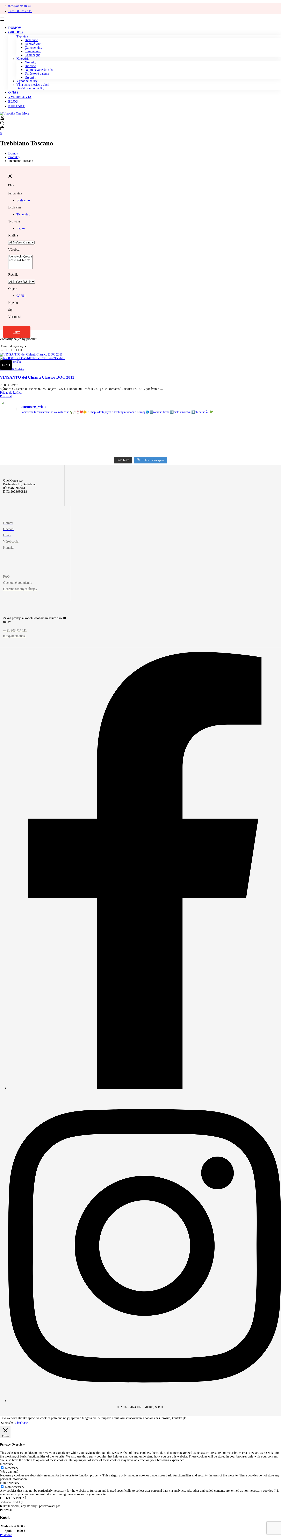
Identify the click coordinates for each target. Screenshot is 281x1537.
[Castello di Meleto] (20, 260)
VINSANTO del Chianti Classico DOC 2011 (37, 377)
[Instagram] (144, 1400)
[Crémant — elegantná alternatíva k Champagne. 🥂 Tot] (83, 437)
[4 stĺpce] (16, 350)
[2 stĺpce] (7, 350)
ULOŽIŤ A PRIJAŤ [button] (13, 1498)
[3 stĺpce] (11, 350)
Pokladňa (6, 1535)
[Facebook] (144, 1088)
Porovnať (6, 396)
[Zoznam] (2, 350)
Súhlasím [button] (7, 1423)
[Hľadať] (140, 123)
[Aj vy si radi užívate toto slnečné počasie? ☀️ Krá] (196, 437)
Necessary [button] (6, 1464)
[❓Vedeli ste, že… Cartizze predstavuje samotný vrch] (140, 437)
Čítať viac (21, 1423)
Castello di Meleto (12, 369)
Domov (13, 153)
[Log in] (2, 118)
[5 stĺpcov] (20, 350)
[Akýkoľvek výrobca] (20, 257)
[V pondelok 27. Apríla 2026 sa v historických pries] (253, 437)
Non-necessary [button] (9, 1482)
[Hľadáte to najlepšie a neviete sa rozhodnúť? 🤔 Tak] (27, 437)
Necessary (11, 1468)
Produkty (14, 157)
